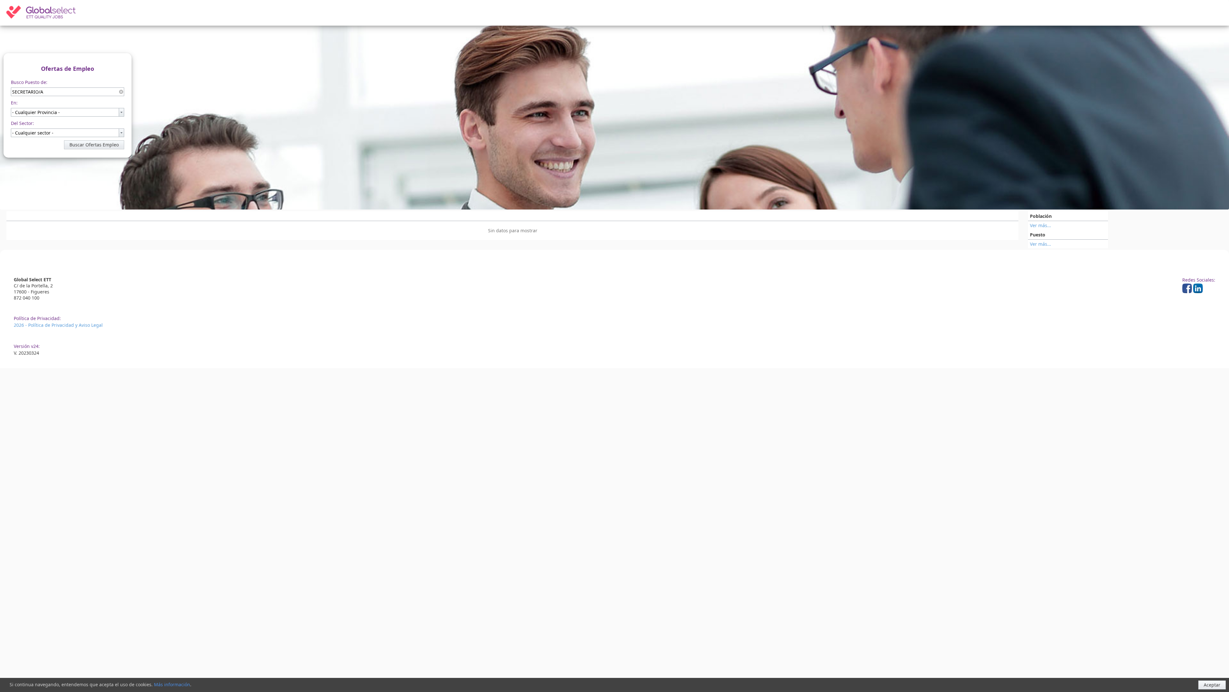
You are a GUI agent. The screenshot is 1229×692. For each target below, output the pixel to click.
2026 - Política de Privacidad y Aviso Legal (58, 325)
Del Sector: (22, 123)
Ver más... (1040, 225)
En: (14, 102)
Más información (172, 684)
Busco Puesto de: (29, 82)
